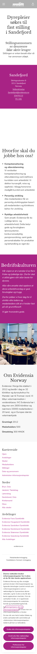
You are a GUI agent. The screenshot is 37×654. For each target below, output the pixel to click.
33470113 (18, 95)
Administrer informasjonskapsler (15, 475)
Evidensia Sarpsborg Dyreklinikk (15, 536)
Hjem (4, 454)
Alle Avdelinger (8, 539)
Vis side (18, 99)
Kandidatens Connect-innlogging (18, 560)
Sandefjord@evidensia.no (18, 92)
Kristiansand (7, 500)
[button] (33, 4)
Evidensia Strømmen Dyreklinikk (15, 532)
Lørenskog (6, 493)
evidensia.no (18, 546)
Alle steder (6, 507)
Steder (5, 461)
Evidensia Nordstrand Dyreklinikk (16, 529)
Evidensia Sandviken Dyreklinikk (15, 525)
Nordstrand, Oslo (9, 497)
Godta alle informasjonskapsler (18, 629)
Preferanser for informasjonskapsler (18, 646)
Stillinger (5, 468)
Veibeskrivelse (19, 89)
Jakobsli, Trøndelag (10, 490)
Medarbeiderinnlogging (18, 557)
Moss (4, 504)
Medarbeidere (8, 464)
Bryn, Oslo (6, 486)
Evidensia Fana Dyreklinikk (13, 518)
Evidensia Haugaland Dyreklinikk (15, 522)
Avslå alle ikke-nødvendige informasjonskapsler (18, 637)
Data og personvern (10, 471)
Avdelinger (6, 457)
